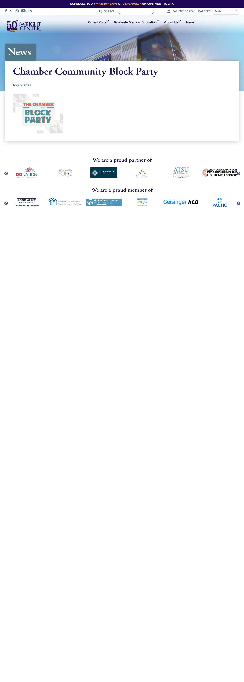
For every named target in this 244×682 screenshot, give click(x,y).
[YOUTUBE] (24, 11)
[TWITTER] (12, 11)
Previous (5, 173)
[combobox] (226, 11)
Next (238, 173)
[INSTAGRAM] (18, 11)
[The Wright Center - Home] (24, 26)
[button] (97, 22)
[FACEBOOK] (7, 11)
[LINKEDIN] (31, 11)
